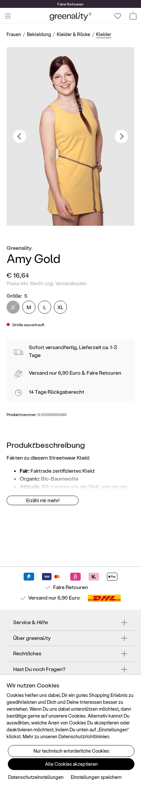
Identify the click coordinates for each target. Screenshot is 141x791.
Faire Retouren (104, 372)
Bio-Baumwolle (59, 478)
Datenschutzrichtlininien (83, 736)
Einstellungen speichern (96, 777)
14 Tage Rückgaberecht (56, 391)
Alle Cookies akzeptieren (71, 764)
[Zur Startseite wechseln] (71, 16)
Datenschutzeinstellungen (36, 777)
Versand (38, 372)
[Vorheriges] (19, 136)
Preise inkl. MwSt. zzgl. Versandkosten (47, 283)
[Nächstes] (121, 136)
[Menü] (8, 16)
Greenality (19, 248)
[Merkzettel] (118, 16)
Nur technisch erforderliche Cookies (71, 751)
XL (60, 307)
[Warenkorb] (133, 16)
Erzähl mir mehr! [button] (42, 500)
